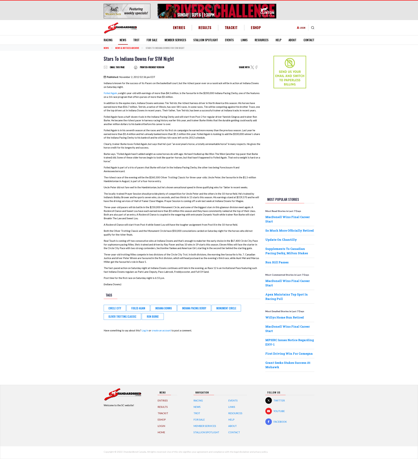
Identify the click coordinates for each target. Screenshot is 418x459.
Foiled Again (110, 93)
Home (161, 432)
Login (302, 27)
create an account (161, 330)
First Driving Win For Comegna (289, 353)
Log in (145, 330)
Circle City (114, 308)
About (292, 40)
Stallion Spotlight (205, 40)
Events (229, 40)
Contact (309, 40)
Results (205, 27)
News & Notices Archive (127, 48)
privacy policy (260, 451)
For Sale (152, 40)
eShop (256, 27)
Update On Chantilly (281, 240)
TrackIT (231, 27)
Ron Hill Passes (277, 262)
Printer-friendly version (152, 67)
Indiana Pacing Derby (194, 308)
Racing (108, 40)
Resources (261, 40)
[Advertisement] (290, 142)
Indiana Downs (163, 308)
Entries (179, 27)
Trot (136, 40)
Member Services (175, 40)
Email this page (117, 67)
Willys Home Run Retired (284, 317)
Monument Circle (226, 308)
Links (244, 40)
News (123, 40)
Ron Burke (153, 316)
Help (278, 40)
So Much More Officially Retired (289, 230)
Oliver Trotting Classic (122, 316)
